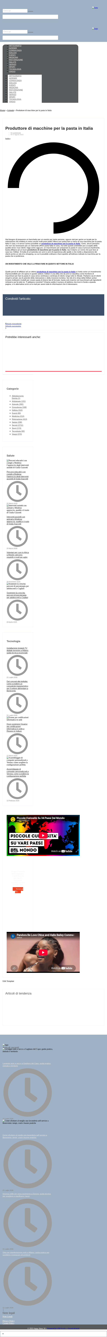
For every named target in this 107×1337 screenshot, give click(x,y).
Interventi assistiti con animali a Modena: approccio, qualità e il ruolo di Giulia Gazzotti (18, 520)
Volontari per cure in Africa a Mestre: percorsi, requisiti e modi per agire (18, 554)
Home (2, 110)
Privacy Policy (9, 1321)
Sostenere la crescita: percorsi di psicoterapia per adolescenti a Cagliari (17, 595)
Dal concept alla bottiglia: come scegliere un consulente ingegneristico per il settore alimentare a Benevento (17, 686)
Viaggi (12, 102)
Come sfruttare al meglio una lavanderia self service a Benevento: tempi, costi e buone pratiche (52, 353)
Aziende (10, 110)
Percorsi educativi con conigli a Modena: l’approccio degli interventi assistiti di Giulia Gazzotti (17, 475)
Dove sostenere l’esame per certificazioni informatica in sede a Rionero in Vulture (17, 727)
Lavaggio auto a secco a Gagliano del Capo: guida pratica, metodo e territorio (47, 341)
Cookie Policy (8, 1323)
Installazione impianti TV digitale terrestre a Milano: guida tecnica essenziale (17, 650)
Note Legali (7, 1316)
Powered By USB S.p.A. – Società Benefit (63, 1328)
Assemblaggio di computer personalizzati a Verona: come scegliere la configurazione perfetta (18, 772)
